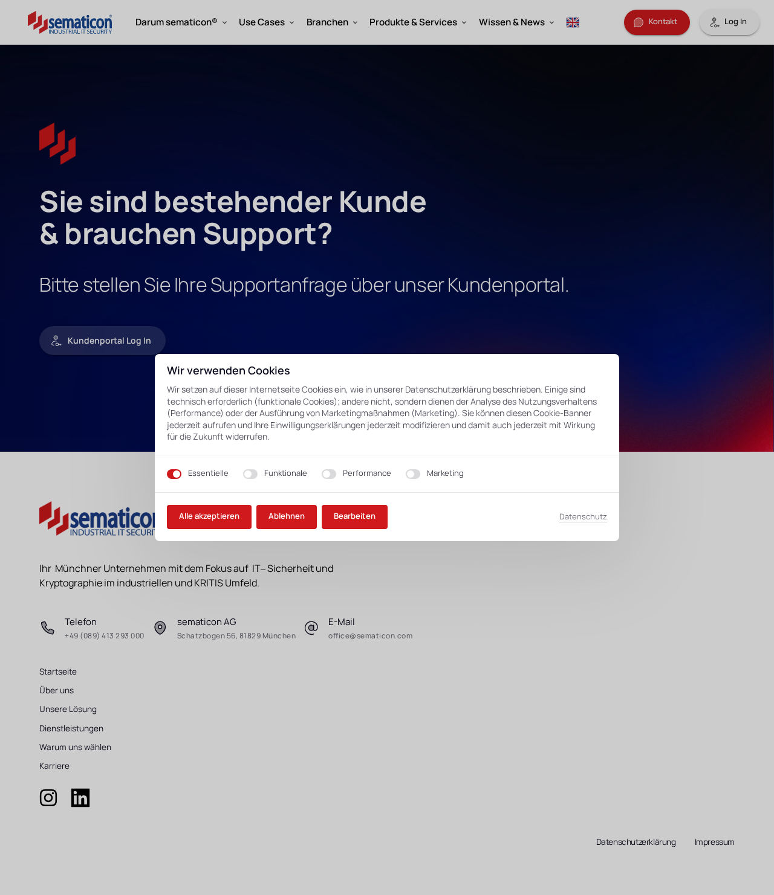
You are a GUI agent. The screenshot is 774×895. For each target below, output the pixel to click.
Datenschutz (583, 517)
